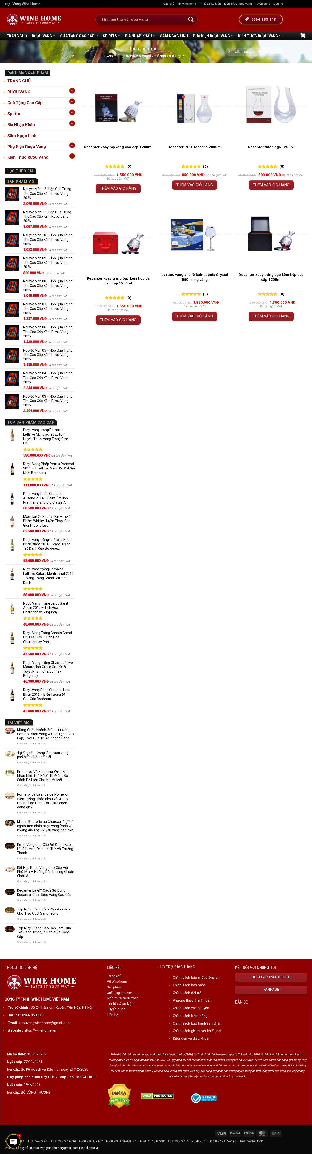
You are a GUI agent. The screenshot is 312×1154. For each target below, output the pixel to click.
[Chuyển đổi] (72, 91)
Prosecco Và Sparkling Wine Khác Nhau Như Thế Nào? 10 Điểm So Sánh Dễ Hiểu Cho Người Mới (43, 776)
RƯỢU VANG (42, 36)
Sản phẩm (114, 987)
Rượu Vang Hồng (252, 1141)
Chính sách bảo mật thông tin (196, 977)
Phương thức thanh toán (192, 1000)
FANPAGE (271, 990)
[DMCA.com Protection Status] (119, 1096)
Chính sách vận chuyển (191, 1008)
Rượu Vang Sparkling (121, 1141)
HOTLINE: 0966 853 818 (271, 977)
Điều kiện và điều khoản (191, 1038)
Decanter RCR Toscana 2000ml (195, 147)
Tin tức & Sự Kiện (210, 3)
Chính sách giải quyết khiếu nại (197, 1031)
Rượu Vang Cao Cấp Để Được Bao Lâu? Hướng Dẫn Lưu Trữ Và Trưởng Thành (45, 849)
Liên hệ (278, 3)
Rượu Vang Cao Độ (223, 1141)
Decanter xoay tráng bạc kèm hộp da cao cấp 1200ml (118, 280)
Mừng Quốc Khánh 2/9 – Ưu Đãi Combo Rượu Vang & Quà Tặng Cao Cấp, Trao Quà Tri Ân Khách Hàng (45, 734)
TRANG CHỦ (17, 36)
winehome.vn (90, 1148)
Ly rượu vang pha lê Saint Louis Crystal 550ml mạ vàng (194, 277)
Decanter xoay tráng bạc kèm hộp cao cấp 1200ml (271, 277)
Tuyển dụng (262, 3)
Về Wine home (186, 3)
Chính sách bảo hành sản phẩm (198, 1023)
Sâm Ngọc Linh (174, 36)
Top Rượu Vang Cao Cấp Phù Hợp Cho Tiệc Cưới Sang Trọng (43, 911)
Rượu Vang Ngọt (91, 1141)
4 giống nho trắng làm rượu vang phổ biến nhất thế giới (42, 755)
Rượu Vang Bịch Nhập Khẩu (187, 1141)
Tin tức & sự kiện (120, 1004)
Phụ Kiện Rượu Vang (211, 36)
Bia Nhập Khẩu (138, 36)
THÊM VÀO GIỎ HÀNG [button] (118, 188)
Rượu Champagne (152, 1141)
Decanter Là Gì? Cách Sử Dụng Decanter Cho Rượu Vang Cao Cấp (44, 893)
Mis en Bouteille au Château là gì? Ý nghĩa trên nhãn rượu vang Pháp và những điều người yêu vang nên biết (45, 826)
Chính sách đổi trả (187, 993)
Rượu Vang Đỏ (38, 1141)
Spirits (110, 36)
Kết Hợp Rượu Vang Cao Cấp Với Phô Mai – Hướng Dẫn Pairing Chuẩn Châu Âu (45, 872)
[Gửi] (190, 19)
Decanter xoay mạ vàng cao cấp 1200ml (118, 147)
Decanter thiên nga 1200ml (271, 147)
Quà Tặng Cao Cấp (77, 36)
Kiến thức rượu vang (123, 998)
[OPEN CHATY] (13, 1141)
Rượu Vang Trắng (63, 1141)
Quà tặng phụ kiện (120, 993)
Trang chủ (167, 3)
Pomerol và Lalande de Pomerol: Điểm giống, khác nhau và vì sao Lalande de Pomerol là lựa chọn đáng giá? (43, 800)
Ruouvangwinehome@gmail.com (55, 1148)
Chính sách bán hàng (189, 985)
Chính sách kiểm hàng (190, 1016)
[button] (303, 35)
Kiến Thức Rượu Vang (238, 3)
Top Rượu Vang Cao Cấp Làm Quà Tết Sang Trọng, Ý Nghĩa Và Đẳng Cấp (44, 932)
